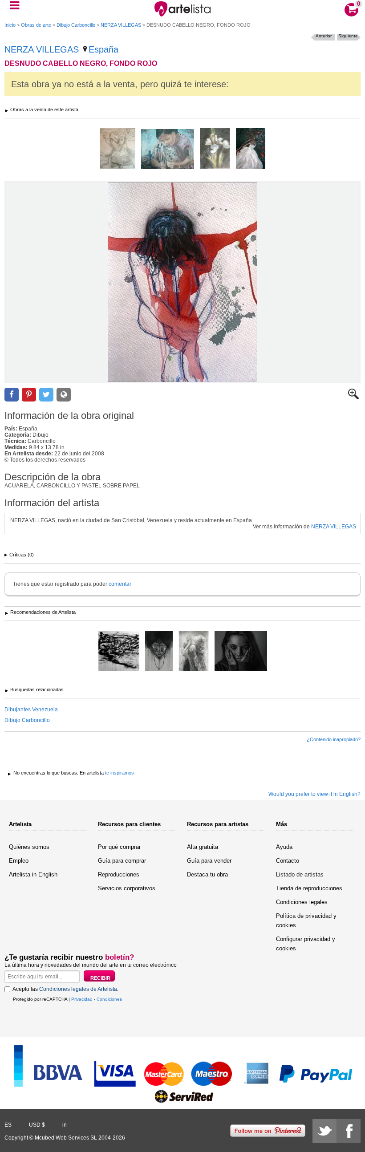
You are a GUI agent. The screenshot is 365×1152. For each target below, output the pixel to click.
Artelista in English (33, 874)
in (64, 1125)
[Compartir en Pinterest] (29, 395)
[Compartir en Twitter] (46, 395)
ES (8, 1125)
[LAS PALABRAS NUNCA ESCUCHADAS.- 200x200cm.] (119, 652)
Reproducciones (118, 874)
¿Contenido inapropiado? (334, 739)
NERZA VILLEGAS (121, 25)
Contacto (287, 860)
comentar (120, 584)
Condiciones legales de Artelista (78, 989)
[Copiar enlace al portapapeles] (64, 395)
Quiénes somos (29, 847)
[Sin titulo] (251, 149)
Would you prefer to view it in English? (314, 794)
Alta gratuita (202, 847)
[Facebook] (349, 1131)
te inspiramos (119, 772)
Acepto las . (65, 989)
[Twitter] (324, 1131)
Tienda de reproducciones (309, 888)
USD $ (37, 1125)
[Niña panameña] (167, 149)
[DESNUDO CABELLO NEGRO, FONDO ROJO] (182, 282)
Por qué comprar (119, 847)
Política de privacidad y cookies (306, 921)
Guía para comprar (122, 860)
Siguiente (348, 35)
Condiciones (109, 999)
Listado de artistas (300, 874)
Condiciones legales (302, 902)
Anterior (324, 35)
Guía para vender (209, 860)
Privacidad (82, 999)
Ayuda (284, 847)
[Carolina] (240, 652)
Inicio (10, 25)
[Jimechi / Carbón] (159, 652)
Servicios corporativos (126, 888)
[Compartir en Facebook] (11, 395)
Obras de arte (36, 25)
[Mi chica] (117, 149)
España (103, 49)
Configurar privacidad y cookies (305, 944)
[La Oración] (193, 652)
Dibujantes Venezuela (31, 709)
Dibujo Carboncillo (76, 25)
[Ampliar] (353, 397)
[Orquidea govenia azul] (215, 149)
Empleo (18, 860)
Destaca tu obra (207, 874)
